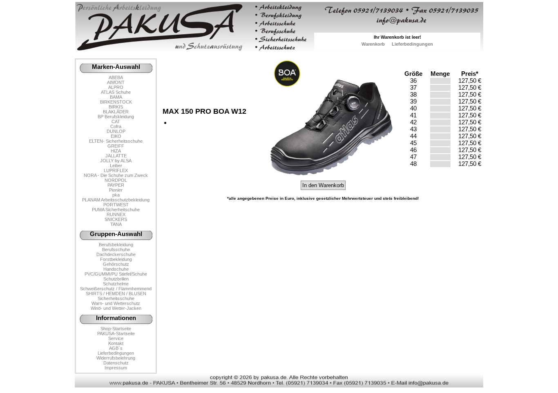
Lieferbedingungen (412, 44)
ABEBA (116, 77)
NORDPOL (116, 180)
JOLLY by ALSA (116, 160)
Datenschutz (116, 362)
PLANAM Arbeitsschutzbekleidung (116, 199)
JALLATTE (116, 155)
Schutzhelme (116, 283)
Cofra (115, 126)
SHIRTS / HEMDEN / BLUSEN (116, 293)
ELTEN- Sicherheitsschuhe (116, 141)
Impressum (116, 367)
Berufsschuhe (116, 249)
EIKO (116, 136)
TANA (116, 224)
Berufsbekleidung (116, 244)
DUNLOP (116, 131)
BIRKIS (116, 106)
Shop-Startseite (115, 328)
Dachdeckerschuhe (116, 254)
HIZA (116, 150)
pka (116, 194)
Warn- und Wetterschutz (116, 303)
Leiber (116, 165)
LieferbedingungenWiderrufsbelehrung (115, 355)
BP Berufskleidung (116, 116)
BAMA (116, 97)
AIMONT (116, 82)
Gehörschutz (116, 264)
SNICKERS (116, 219)
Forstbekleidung (116, 259)
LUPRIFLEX (116, 170)
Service (115, 338)
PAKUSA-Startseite (116, 333)
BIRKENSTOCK (116, 101)
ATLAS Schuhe (116, 92)
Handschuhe (116, 269)
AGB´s (116, 348)
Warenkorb (373, 44)
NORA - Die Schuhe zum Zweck (116, 175)
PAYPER (115, 185)
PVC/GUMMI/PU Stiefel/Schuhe (116, 274)
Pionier (116, 190)
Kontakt (115, 343)
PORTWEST (116, 204)
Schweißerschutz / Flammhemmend (116, 288)
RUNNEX (116, 214)
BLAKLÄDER (116, 111)
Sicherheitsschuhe (116, 298)
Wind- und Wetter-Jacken (116, 308)
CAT (116, 121)
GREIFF (115, 146)
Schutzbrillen (116, 278)
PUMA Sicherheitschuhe (116, 209)
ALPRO (115, 87)
